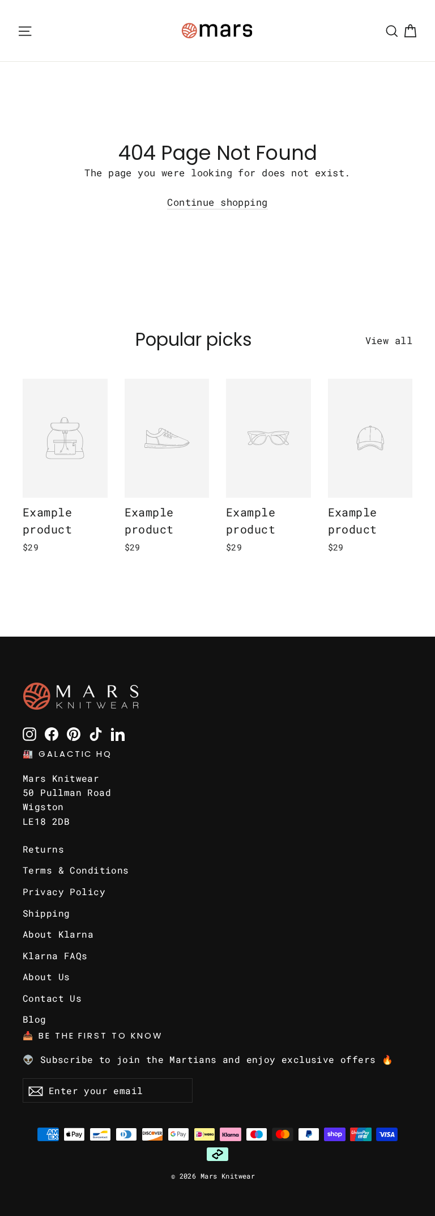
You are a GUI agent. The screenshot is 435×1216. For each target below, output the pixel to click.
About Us (46, 976)
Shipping (46, 913)
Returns (43, 849)
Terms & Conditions (76, 870)
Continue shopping (217, 202)
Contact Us (52, 998)
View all (388, 340)
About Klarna (58, 934)
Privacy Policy (64, 891)
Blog (34, 1019)
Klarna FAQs (55, 955)
